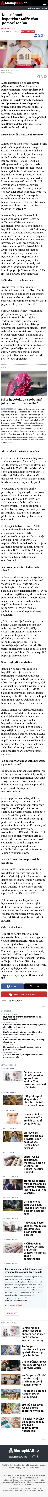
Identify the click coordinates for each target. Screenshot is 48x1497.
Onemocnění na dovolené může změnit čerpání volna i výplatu (33, 1119)
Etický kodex (7, 1465)
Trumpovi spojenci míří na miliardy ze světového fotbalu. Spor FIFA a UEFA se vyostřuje (35, 1186)
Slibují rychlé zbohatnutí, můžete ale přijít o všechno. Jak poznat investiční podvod (34, 1164)
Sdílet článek (40, 35)
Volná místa (35, 1468)
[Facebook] (38, 76)
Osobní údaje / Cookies (18, 1468)
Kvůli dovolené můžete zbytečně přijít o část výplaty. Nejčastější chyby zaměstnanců (35, 1251)
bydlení (20, 1000)
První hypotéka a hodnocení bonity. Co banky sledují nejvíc (23, 1040)
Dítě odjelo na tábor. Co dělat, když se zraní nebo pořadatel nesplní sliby (35, 1207)
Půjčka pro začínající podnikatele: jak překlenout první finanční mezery (34, 1380)
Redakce (17, 1465)
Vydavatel (34, 1465)
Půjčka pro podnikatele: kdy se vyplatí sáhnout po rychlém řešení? (33, 1351)
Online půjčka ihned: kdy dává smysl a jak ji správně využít (34, 1364)
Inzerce (43, 1465)
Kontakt (25, 1465)
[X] (42, 76)
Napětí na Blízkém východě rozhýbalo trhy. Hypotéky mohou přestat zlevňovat (22, 1033)
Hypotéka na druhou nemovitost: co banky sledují (22, 1018)
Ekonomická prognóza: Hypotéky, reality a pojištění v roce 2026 (22, 1048)
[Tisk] (45, 76)
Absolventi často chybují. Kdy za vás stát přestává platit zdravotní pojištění (35, 1228)
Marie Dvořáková (8, 29)
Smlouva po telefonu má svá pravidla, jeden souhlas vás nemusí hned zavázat (33, 1140)
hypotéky (12, 1000)
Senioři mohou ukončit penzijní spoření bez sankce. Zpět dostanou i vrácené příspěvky (35, 1080)
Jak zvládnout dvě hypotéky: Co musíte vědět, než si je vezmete (23, 1055)
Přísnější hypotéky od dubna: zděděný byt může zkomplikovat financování (24, 1025)
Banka (28, 202)
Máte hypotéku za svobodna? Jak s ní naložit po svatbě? (21, 401)
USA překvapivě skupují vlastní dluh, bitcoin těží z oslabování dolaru (34, 1101)
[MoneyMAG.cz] (14, 3)
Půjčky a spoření (9, 1323)
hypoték (27, 143)
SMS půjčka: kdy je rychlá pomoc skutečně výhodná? (33, 1407)
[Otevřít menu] (44, 3)
